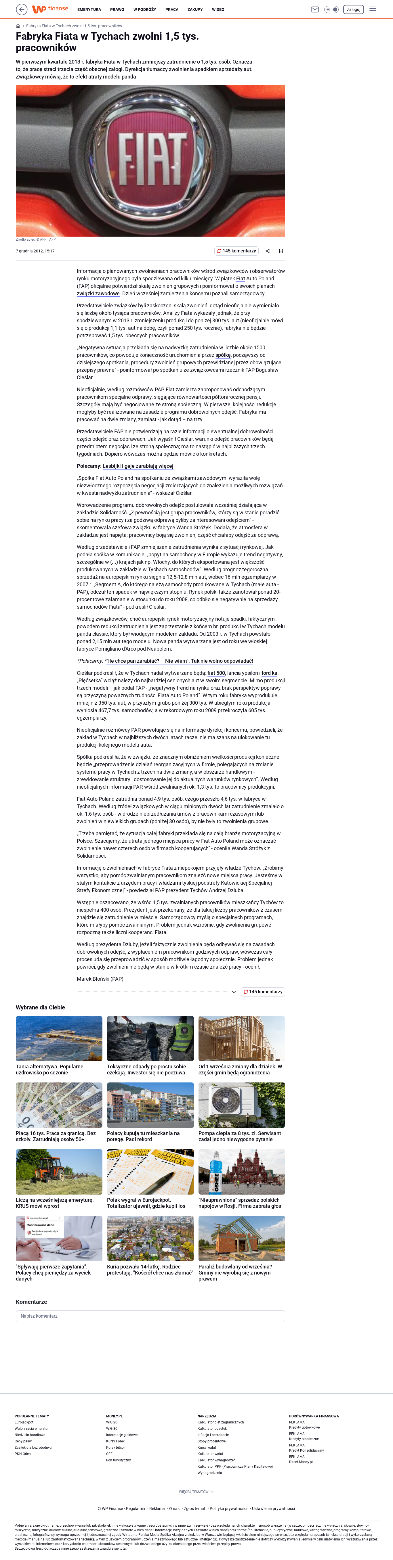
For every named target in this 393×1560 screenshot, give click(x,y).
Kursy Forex (115, 1441)
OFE (109, 1454)
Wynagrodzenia (210, 1473)
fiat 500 (216, 673)
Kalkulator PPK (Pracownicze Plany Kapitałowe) (235, 1467)
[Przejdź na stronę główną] (22, 13)
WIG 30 (111, 1429)
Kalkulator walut (210, 1454)
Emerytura (89, 9)
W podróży (144, 9)
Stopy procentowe (212, 1441)
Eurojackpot (24, 1422)
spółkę (223, 355)
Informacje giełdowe (122, 1435)
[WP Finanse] (54, 9)
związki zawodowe (98, 293)
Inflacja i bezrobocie (213, 1435)
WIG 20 (111, 1422)
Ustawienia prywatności (272, 1508)
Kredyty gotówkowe (304, 1427)
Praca (171, 9)
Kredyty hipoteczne (304, 1439)
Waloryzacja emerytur (32, 1429)
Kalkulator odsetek (212, 1429)
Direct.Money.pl (301, 1462)
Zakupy (195, 9)
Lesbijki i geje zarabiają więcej (138, 466)
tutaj (122, 1548)
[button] (331, 9)
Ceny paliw (23, 1441)
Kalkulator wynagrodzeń (217, 1460)
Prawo (117, 9)
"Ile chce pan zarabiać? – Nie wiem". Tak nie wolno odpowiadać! (179, 661)
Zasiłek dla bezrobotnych (34, 1448)
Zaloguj (353, 9)
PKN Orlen (23, 1454)
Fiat (240, 278)
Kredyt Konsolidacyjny (306, 1450)
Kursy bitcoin (116, 1448)
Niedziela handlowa (30, 1435)
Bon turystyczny (118, 1460)
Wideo (218, 9)
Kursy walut (207, 1448)
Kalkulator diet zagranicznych (221, 1422)
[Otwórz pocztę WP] (315, 9)
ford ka (269, 673)
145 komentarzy (239, 251)
